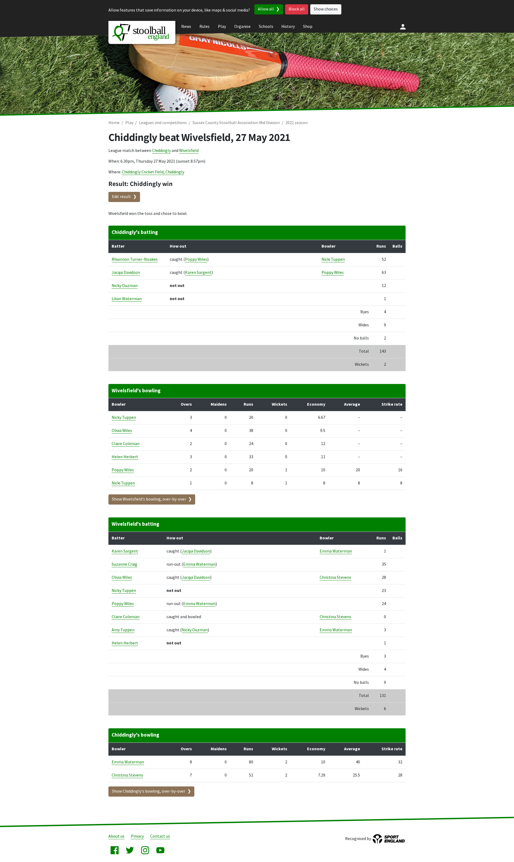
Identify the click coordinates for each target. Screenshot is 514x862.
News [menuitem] (186, 26)
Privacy (137, 836)
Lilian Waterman (127, 298)
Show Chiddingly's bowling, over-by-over (148, 791)
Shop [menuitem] (307, 26)
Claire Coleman (125, 443)
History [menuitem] (288, 26)
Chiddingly (161, 150)
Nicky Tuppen (124, 417)
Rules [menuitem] (204, 26)
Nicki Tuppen (333, 259)
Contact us (160, 836)
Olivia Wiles (122, 430)
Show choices (326, 9)
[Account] (403, 27)
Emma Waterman (336, 551)
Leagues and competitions (163, 122)
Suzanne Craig (124, 564)
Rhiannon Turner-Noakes (135, 259)
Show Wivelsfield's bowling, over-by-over (149, 499)
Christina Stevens (335, 577)
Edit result (121, 196)
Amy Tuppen (123, 630)
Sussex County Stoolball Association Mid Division (236, 122)
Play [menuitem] (222, 26)
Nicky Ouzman (125, 285)
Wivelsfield (189, 150)
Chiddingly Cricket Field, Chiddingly (153, 172)
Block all (297, 9)
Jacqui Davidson (126, 272)
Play (129, 122)
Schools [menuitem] (266, 26)
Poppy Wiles (196, 259)
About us (116, 836)
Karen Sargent (198, 272)
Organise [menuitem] (242, 26)
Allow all (266, 9)
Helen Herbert (125, 457)
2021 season (296, 122)
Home (114, 122)
